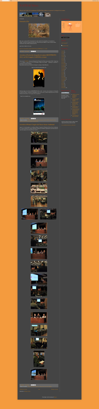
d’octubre (62, 56)
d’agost (62, 51)
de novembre (63, 65)
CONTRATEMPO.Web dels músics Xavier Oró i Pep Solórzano (75, 104)
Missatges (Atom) (27, 391)
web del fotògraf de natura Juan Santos (75, 116)
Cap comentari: (27, 51)
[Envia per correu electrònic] (31, 51)
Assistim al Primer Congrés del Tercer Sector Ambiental (37, 124)
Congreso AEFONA (46, 119)
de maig (62, 52)
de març (62, 59)
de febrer (62, 60)
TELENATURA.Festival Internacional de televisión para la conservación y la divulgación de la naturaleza (75, 111)
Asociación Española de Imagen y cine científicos (75, 99)
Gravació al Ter (24, 21)
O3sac (43, 386)
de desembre (63, 63)
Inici (39, 389)
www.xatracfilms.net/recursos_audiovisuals (68, 125)
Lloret (28, 121)
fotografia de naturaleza (23, 121)
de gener (62, 55)
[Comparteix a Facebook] (34, 51)
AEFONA (27, 61)
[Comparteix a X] (33, 51)
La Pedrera (40, 386)
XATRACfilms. (29, 5)
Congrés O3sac (29, 386)
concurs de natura (33, 119)
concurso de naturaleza (39, 119)
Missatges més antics (54, 389)
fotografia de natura (52, 119)
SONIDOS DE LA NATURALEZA (75, 107)
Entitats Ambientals (35, 386)
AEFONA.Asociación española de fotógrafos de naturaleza (75, 96)
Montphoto (31, 121)
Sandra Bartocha (35, 121)
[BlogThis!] (32, 51)
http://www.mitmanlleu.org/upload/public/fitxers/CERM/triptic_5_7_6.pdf (33, 48)
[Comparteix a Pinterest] (35, 51)
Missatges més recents (23, 389)
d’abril (62, 53)
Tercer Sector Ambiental (48, 386)
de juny (62, 58)
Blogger (55, 397)
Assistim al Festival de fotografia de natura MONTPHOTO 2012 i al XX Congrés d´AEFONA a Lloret (38, 56)
